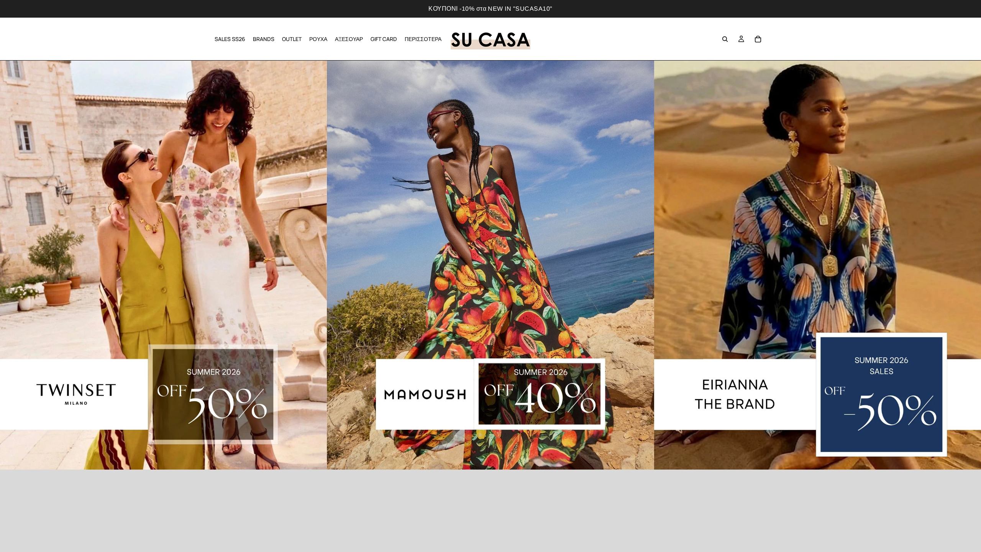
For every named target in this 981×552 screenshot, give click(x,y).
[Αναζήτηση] (725, 39)
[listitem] (423, 39)
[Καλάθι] (758, 39)
